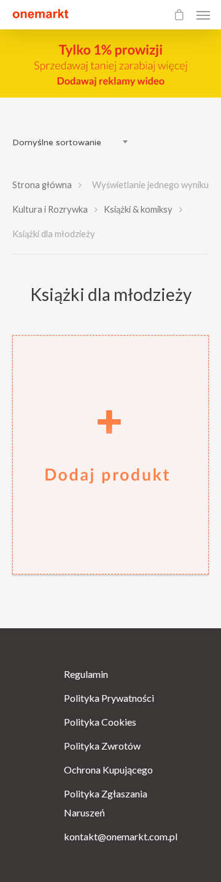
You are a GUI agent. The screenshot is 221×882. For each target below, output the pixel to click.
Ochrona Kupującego (108, 769)
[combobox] (73, 142)
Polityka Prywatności (109, 698)
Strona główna (42, 184)
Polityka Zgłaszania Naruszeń (105, 803)
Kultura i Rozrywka (50, 209)
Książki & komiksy (138, 209)
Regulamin (86, 674)
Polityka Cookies (100, 722)
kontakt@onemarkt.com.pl (110, 836)
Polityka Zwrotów (102, 745)
